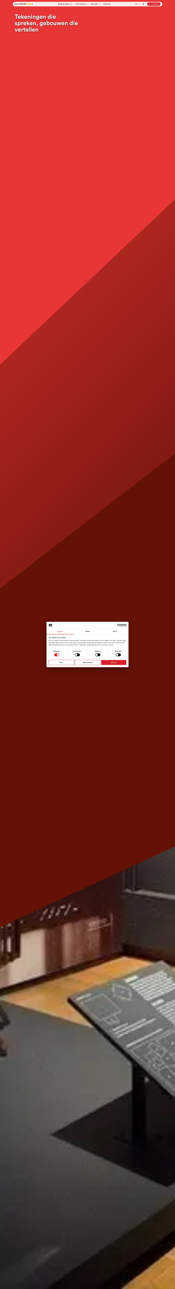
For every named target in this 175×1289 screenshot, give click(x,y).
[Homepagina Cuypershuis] (24, 4)
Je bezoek (155, 4)
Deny (61, 662)
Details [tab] (87, 631)
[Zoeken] (143, 4)
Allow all (113, 662)
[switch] (77, 654)
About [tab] (115, 631)
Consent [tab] (60, 631)
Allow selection (88, 662)
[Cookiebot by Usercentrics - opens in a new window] (119, 625)
